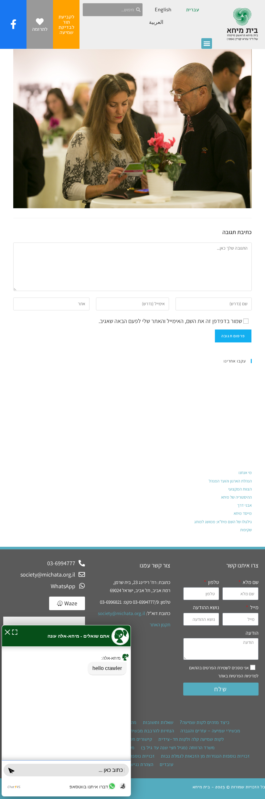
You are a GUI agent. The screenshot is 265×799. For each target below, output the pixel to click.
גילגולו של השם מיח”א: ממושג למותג (223, 521)
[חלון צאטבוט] (66, 710)
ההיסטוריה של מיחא (236, 497)
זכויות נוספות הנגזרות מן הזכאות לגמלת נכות (205, 756)
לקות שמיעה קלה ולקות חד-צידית (191, 739)
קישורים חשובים (136, 739)
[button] (206, 43)
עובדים (166, 764)
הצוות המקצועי (240, 489)
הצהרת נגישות (139, 764)
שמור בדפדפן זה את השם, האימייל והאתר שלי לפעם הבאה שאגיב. (170, 321)
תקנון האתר (160, 624)
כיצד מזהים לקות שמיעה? (204, 722)
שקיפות (246, 530)
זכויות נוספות (141, 756)
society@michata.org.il (121, 613)
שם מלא (250, 582)
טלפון (213, 582)
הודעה (252, 633)
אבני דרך (244, 505)
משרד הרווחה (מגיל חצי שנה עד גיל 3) (178, 747)
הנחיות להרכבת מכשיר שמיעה (145, 731)
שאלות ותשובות (158, 722)
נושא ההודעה (206, 607)
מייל (254, 607)
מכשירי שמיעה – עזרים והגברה (210, 731)
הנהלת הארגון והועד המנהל (230, 481)
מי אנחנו (245, 472)
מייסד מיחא (243, 513)
